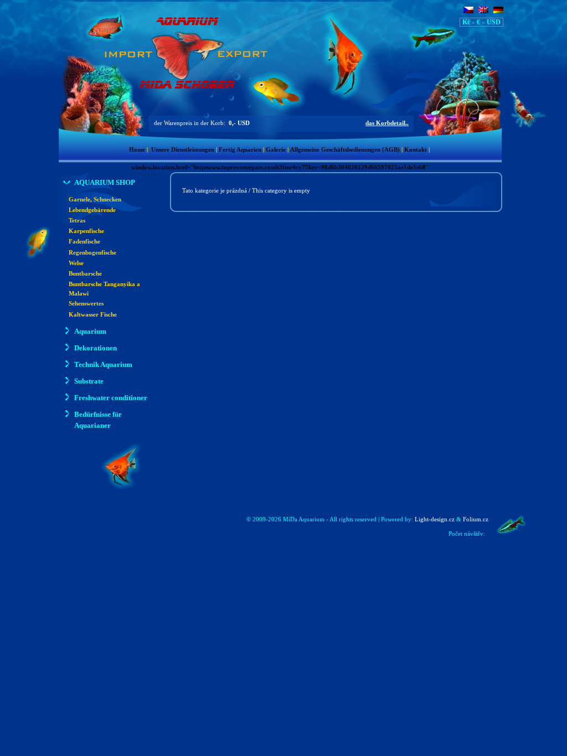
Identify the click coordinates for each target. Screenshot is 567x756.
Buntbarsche (85, 274)
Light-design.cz (435, 519)
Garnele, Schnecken (95, 199)
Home (137, 150)
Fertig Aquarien (240, 150)
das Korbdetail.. (387, 123)
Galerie (276, 150)
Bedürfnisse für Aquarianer (98, 419)
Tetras (77, 221)
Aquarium (90, 331)
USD (494, 22)
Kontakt (415, 150)
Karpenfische (86, 231)
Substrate (89, 381)
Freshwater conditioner (110, 397)
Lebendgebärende (92, 210)
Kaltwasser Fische (93, 315)
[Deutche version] (498, 11)
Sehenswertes (86, 304)
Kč (466, 22)
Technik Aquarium (103, 364)
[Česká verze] (468, 11)
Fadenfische (84, 242)
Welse (76, 263)
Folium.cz (475, 519)
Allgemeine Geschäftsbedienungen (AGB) (345, 150)
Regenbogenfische (92, 253)
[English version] (483, 11)
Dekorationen (95, 348)
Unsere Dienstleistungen (182, 150)
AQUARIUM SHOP (104, 182)
